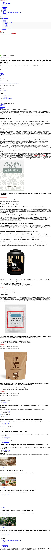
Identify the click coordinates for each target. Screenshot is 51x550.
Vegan (4, 9)
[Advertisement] (25, 45)
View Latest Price (3, 197)
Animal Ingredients (6, 95)
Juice (3, 2)
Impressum (5, 14)
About (4, 13)
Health (4, 8)
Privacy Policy (6, 11)
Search (13, 33)
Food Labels (5, 97)
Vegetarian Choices (7, 98)
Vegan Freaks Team (4, 90)
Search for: (2, 32)
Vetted (4, 10)
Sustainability (6, 5)
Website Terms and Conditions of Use (11, 12)
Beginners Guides (6, 3)
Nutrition (4, 7)
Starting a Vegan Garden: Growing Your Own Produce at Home (9, 83)
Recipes (4, 4)
